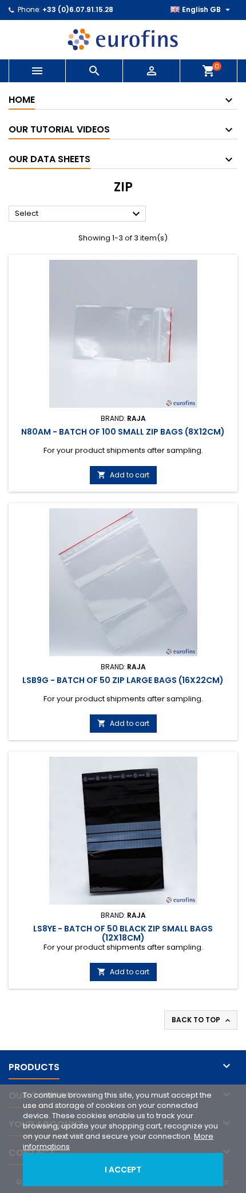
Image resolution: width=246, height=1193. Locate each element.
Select (79, 214)
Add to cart (123, 475)
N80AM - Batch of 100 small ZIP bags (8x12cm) (123, 431)
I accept (123, 1169)
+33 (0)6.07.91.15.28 (77, 9)
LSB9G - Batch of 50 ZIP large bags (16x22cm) (123, 680)
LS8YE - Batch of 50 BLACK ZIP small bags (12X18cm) (123, 933)
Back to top (202, 1020)
